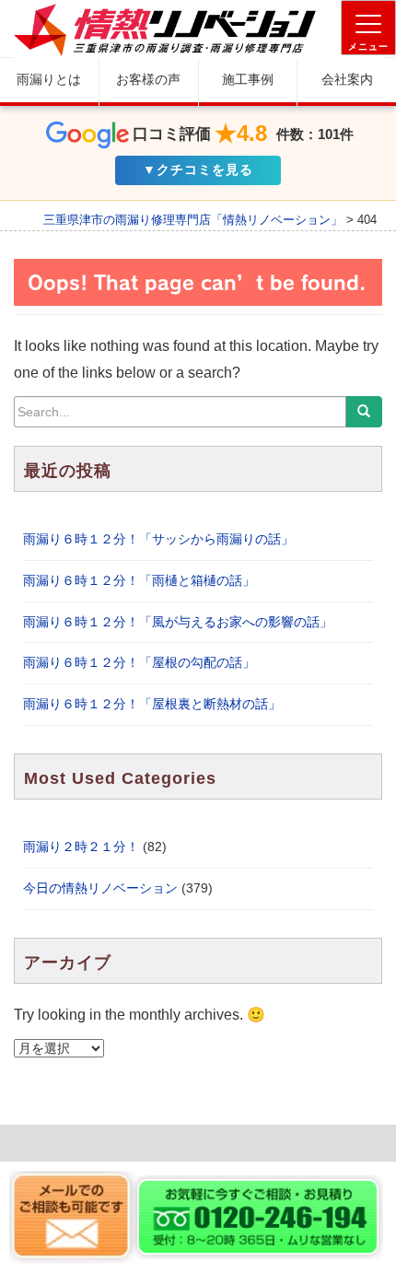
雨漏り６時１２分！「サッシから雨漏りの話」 (158, 538)
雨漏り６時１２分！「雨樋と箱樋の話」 (139, 580)
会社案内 (347, 79)
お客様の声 (148, 79)
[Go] (363, 411)
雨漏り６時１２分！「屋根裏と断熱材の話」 (152, 703)
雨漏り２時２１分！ (81, 846)
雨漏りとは (49, 79)
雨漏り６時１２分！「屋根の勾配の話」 (139, 662)
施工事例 (248, 79)
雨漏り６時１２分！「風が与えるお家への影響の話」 (177, 621)
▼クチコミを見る (198, 169)
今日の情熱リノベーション (100, 888)
